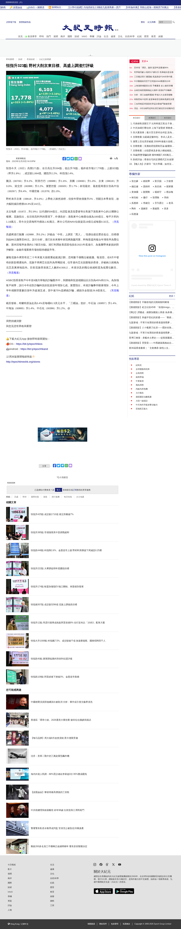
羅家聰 (169, 186)
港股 (45, 497)
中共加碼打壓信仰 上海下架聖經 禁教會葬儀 (154, 128)
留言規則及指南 (11, 482)
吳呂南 (158, 186)
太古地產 (80, 497)
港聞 (55, 36)
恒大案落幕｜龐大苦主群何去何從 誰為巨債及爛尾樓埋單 (153, 132)
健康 (113, 36)
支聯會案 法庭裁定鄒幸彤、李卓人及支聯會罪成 (153, 137)
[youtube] (120, 864)
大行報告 (140, 393)
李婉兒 (146, 203)
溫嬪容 (144, 208)
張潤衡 (155, 197)
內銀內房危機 (142, 389)
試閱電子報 (11, 22)
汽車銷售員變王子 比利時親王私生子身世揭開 (153, 123)
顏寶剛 (146, 192)
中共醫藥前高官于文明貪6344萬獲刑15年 (152, 81)
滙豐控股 (35, 497)
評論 (99, 36)
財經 (77, 36)
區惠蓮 (135, 214)
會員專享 (32, 36)
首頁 (20, 36)
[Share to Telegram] (72, 158)
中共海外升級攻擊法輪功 (147, 405)
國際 (70, 36)
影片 (10, 869)
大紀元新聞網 (45, 59)
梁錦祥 (146, 186)
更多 (166, 208)
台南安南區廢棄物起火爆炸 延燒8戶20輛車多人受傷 (154, 90)
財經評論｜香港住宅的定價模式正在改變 (153, 159)
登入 (59, 490)
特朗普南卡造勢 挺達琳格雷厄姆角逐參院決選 (154, 99)
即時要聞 (10, 59)
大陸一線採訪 (142, 401)
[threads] (107, 864)
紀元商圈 (152, 22)
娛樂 (160, 36)
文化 (120, 36)
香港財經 (31, 59)
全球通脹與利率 (143, 369)
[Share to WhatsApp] (76, 158)
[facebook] (101, 864)
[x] (113, 864)
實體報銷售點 (25, 22)
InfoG (84, 36)
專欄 (92, 36)
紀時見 (139, 365)
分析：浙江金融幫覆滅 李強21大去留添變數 (153, 95)
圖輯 (52, 901)
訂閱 (75, 490)
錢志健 (135, 186)
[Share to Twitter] (68, 158)
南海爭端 (140, 377)
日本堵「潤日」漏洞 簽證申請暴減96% (151, 67)
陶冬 (134, 208)
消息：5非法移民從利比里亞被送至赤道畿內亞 (154, 108)
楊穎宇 (158, 192)
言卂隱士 (159, 203)
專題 (10, 901)
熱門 (48, 36)
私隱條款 (126, 924)
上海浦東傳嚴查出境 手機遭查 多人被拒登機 (153, 86)
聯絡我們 (103, 924)
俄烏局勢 (140, 385)
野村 (25, 497)
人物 (10, 910)
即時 (41, 36)
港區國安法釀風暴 (144, 397)
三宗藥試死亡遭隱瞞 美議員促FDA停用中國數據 (154, 77)
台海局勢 (140, 373)
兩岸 (63, 36)
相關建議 (91, 924)
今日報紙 (12, 865)
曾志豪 (135, 181)
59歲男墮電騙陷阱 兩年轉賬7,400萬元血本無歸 (153, 155)
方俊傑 (169, 181)
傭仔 (145, 197)
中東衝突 (140, 381)
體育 (146, 36)
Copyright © (139, 924)
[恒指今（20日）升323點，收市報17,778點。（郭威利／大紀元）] (62, 108)
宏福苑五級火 (142, 409)
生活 (106, 36)
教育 (153, 36)
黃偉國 (135, 192)
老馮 (171, 203)
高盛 (16, 497)
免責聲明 (114, 924)
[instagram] (95, 864)
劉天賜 (158, 181)
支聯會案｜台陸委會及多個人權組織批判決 (153, 150)
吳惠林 (135, 203)
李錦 (166, 197)
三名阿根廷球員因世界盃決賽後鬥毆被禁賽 (153, 104)
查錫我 (155, 208)
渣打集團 (56, 497)
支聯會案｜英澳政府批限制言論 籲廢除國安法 (153, 146)
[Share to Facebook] (64, 158)
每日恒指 (68, 497)
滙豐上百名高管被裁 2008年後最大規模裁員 (154, 141)
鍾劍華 (146, 181)
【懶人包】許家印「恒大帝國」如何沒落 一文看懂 (153, 164)
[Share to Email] (80, 158)
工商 (52, 905)
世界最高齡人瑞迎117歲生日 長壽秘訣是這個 (153, 72)
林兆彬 (135, 197)
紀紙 (139, 36)
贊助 (143, 22)
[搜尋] (174, 22)
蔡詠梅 (169, 192)
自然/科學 (130, 36)
